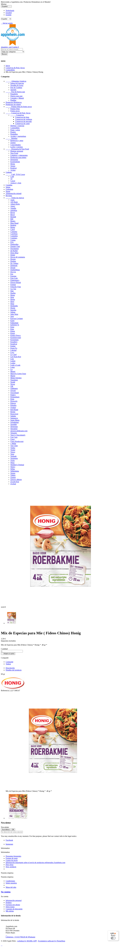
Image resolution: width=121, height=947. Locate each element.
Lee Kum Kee (15, 357)
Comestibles (14, 128)
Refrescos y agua (16, 141)
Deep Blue (14, 253)
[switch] (113, 938)
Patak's (13, 395)
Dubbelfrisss (15, 270)
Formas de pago (12, 858)
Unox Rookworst (16, 441)
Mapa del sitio (11, 887)
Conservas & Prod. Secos (18, 113)
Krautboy (13, 342)
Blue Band (14, 223)
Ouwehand (14, 393)
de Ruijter (14, 251)
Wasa (12, 463)
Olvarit (13, 391)
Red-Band (14, 410)
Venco (12, 452)
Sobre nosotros (11, 883)
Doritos (13, 261)
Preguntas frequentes (13, 856)
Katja (12, 321)
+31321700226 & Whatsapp (20, 936)
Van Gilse (14, 446)
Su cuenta (6, 892)
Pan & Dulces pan (15, 92)
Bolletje (13, 225)
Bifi (11, 219)
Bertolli (13, 217)
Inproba (13, 310)
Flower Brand (15, 282)
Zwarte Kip (14, 482)
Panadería (14, 94)
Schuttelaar (14, 422)
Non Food (14, 153)
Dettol (12, 255)
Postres (13, 132)
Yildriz (12, 475)
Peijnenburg (14, 397)
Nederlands (10, 11)
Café (12, 177)
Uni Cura (13, 437)
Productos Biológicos (14, 102)
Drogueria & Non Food (17, 149)
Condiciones (10, 881)
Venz (12, 454)
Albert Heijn (15, 204)
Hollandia (14, 306)
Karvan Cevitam (16, 319)
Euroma (13, 276)
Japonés (13, 90)
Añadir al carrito (8, 654)
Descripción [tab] (10, 668)
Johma (12, 312)
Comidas (9, 185)
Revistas (9, 196)
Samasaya (14, 418)
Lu (11, 369)
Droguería (14, 160)
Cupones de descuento (14, 909)
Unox (12, 439)
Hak (12, 291)
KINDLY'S (14, 325)
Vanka (12, 448)
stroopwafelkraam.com (18, 431)
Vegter (12, 450)
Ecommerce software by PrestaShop (51, 941)
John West (14, 314)
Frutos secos (15, 111)
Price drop (9, 865)
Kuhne (12, 346)
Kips (12, 329)
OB (11, 386)
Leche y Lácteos (16, 147)
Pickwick (13, 401)
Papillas (13, 100)
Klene (12, 331)
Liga (12, 359)
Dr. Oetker (14, 263)
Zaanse (13, 477)
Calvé (12, 230)
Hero (12, 302)
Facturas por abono (13, 905)
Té (11, 179)
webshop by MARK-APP (27, 941)
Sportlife (13, 424)
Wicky (12, 467)
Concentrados (15, 145)
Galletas (9, 172)
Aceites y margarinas (18, 136)
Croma (12, 240)
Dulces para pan (16, 96)
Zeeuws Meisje (16, 480)
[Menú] (117, 932)
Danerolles (14, 244)
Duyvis (13, 272)
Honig (12, 308)
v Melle (13, 444)
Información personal (14, 900)
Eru (11, 274)
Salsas (8, 187)
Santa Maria (14, 420)
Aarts (12, 200)
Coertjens (13, 234)
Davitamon (14, 249)
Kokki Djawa (15, 335)
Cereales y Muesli (17, 98)
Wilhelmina (14, 471)
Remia (12, 412)
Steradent (13, 429)
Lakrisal (13, 350)
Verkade (13, 456)
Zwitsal (13, 484)
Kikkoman (14, 323)
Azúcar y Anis (15, 183)
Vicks (12, 460)
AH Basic (14, 202)
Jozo (12, 316)
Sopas (8, 191)
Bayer (12, 213)
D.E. (12, 242)
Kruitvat (13, 168)
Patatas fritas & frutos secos (19, 107)
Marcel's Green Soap (18, 374)
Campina (13, 232)
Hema (12, 164)
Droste (12, 268)
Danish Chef (15, 246)
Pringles (13, 405)
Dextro (13, 259)
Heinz (12, 295)
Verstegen (14, 458)
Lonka (12, 363)
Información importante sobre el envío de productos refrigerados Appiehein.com (35, 863)
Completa (14, 236)
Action (12, 170)
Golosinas (9, 189)
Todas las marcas (15, 198)
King (12, 327)
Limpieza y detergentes (19, 155)
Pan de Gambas (16, 88)
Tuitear (8, 664)
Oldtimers (14, 388)
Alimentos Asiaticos (16, 81)
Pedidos (9, 903)
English (8, 15)
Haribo (13, 293)
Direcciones (10, 907)
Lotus (12, 367)
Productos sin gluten (13, 104)
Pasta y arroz (15, 130)
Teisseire (13, 433)
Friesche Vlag (15, 287)
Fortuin (13, 285)
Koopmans (14, 340)
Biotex (12, 221)
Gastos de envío (12, 860)
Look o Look (15, 365)
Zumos (13, 143)
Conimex (13, 238)
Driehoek (13, 266)
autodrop (13, 210)
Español (9, 13)
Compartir (9, 662)
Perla (12, 399)
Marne (12, 376)
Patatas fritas (15, 109)
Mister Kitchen (16, 378)
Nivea (12, 384)
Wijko (12, 469)
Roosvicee (14, 414)
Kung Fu (13, 348)
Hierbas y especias (17, 126)
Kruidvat (13, 344)
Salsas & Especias (17, 83)
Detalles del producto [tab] (14, 670)
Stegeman (14, 427)
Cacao (12, 181)
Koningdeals (15, 162)
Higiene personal (16, 151)
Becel (12, 215)
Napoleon (14, 380)
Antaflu (13, 208)
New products (11, 867)
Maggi (12, 371)
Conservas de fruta (22, 117)
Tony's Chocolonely (17, 435)
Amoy (12, 206)
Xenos (12, 166)
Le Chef (13, 355)
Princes (13, 403)
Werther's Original (17, 465)
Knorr (12, 333)
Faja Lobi (14, 278)
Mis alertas (10, 911)
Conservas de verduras (23, 119)
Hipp (12, 304)
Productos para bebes (18, 157)
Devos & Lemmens (17, 257)
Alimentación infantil (13, 193)
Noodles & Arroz (16, 85)
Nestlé (12, 382)
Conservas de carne (22, 124)
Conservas (17, 115)
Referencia (5, 691)
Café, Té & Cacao (15, 174)
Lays (12, 352)
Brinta (12, 227)
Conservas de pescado (23, 121)
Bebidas (11, 138)
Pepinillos (14, 134)
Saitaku (13, 416)
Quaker (13, 408)
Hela (12, 297)
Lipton (12, 361)
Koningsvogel (15, 338)
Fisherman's (14, 280)
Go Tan (13, 289)
